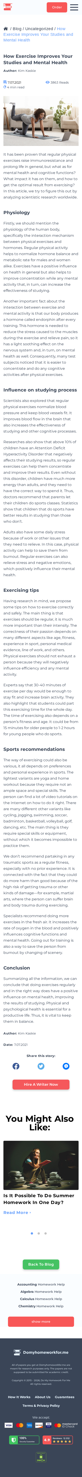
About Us (42, 1397)
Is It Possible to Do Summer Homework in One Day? (38, 1199)
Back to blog (41, 1264)
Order (57, 7)
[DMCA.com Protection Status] (41, 1457)
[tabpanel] (41, 1180)
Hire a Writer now (41, 1084)
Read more (15, 1213)
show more (41, 1322)
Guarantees (64, 1397)
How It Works (19, 1397)
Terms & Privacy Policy (41, 1406)
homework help (41, 1284)
